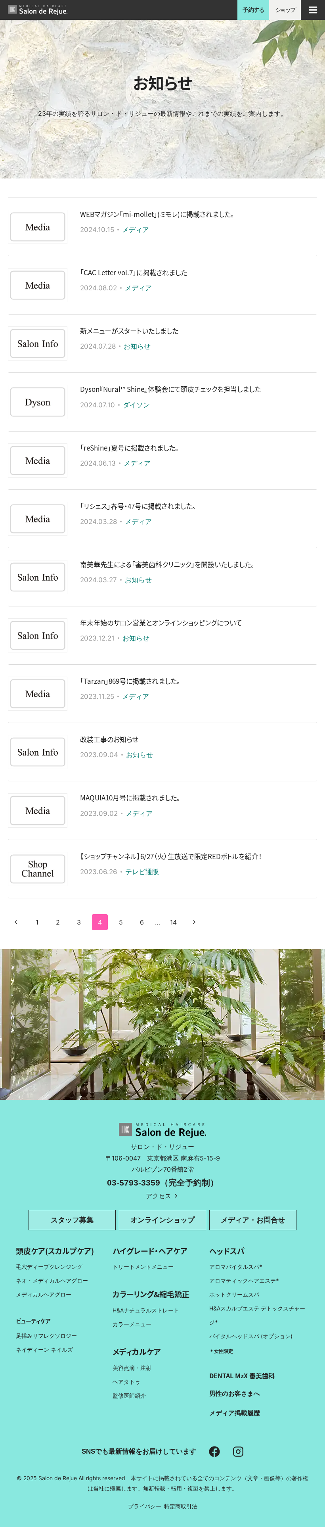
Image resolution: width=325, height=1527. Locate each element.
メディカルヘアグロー (43, 1294)
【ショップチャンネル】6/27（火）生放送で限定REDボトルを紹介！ (171, 856)
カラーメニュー (132, 1324)
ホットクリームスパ (234, 1294)
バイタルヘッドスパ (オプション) (250, 1336)
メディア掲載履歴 (234, 1413)
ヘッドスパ (227, 1250)
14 (173, 922)
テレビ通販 (142, 872)
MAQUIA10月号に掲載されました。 (130, 797)
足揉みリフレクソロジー (46, 1335)
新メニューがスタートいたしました (129, 331)
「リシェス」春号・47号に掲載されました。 (138, 506)
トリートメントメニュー (143, 1266)
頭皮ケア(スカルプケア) (55, 1250)
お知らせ (137, 346)
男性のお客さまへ (234, 1393)
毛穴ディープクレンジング (49, 1266)
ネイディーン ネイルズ (44, 1349)
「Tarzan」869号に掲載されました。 (130, 681)
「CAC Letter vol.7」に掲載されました (133, 272)
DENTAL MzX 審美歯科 (242, 1375)
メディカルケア (137, 1351)
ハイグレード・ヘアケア (150, 1250)
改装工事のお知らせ (109, 739)
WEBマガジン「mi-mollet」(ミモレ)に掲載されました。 (157, 214)
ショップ (285, 9)
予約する (253, 9)
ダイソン (136, 405)
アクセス (158, 1196)
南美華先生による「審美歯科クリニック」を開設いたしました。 (167, 564)
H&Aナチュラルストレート (146, 1310)
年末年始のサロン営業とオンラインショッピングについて (161, 622)
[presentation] (37, 227)
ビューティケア (33, 1321)
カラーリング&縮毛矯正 (151, 1294)
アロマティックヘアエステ (244, 1280)
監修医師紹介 (129, 1395)
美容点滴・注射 (132, 1367)
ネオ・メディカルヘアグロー (52, 1280)
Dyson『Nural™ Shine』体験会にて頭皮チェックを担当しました (170, 389)
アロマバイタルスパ (234, 1266)
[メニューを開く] (313, 10)
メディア (135, 230)
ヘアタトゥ (126, 1381)
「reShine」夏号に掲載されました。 (129, 448)
